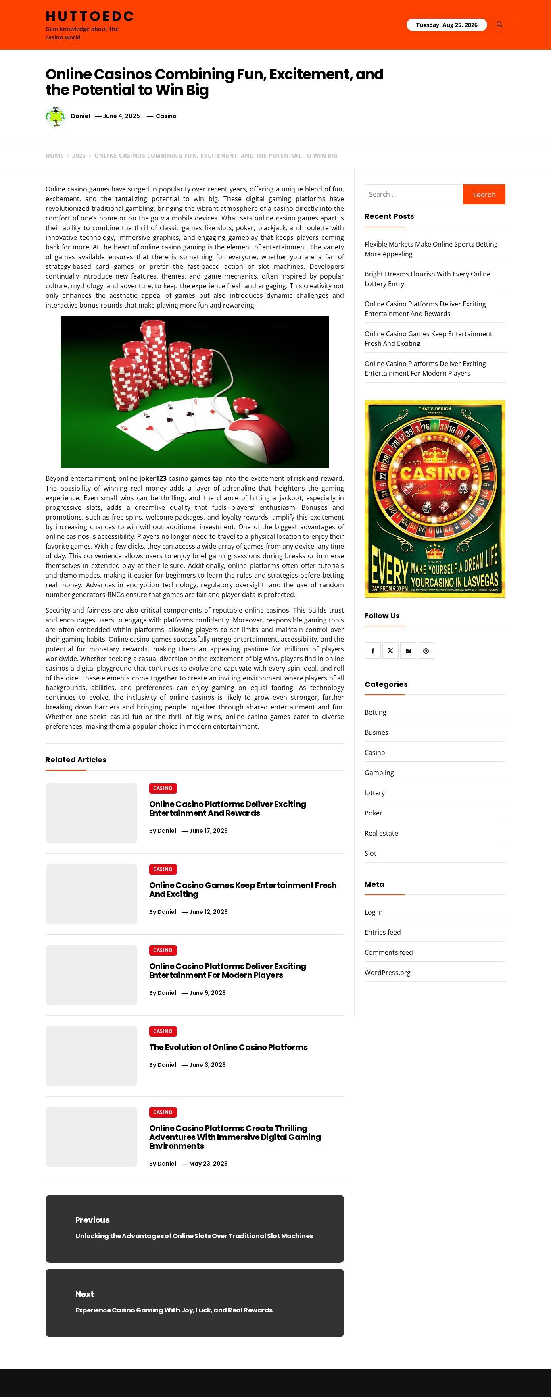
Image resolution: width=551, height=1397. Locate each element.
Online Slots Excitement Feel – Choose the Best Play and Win (464, 1379)
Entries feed (383, 932)
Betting (375, 712)
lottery (375, 792)
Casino (166, 116)
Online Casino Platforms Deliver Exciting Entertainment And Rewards (227, 808)
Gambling (379, 772)
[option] (102, 1380)
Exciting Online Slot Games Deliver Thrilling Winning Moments (231, 1379)
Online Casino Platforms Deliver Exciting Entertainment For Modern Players (227, 970)
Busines (376, 732)
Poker (373, 813)
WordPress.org (388, 972)
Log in (374, 912)
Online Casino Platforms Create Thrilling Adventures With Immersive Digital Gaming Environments (235, 1137)
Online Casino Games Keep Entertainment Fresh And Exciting (243, 889)
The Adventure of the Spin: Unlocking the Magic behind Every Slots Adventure (349, 1379)
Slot (370, 853)
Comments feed (389, 952)
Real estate (381, 833)
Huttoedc (91, 16)
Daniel (80, 116)
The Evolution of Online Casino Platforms (228, 1047)
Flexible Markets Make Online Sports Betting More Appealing (117, 1379)
